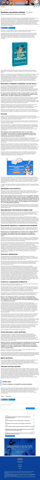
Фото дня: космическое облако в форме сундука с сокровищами (17, 420)
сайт (6, 431)
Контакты (20, 466)
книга (20, 17)
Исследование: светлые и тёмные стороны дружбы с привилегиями (18, 423)
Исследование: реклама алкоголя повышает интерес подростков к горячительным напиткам (18, 417)
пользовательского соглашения (20, 476)
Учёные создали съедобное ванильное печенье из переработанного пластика (20, 426)
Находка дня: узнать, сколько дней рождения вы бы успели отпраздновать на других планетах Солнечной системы (20, 433)
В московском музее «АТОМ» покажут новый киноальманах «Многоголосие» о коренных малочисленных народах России (19, 430)
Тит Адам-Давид (6, 9)
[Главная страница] (3, 6)
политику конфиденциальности (30, 476)
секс (6, 422)
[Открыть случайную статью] (34, 6)
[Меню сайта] (38, 6)
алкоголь (6, 415)
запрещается (32, 474)
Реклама (20, 464)
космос (6, 419)
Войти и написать (30, 408)
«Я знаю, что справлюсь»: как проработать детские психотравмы (17, 384)
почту (16, 475)
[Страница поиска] (36, 6)
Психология (8, 396)
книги (2, 9)
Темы (20, 468)
